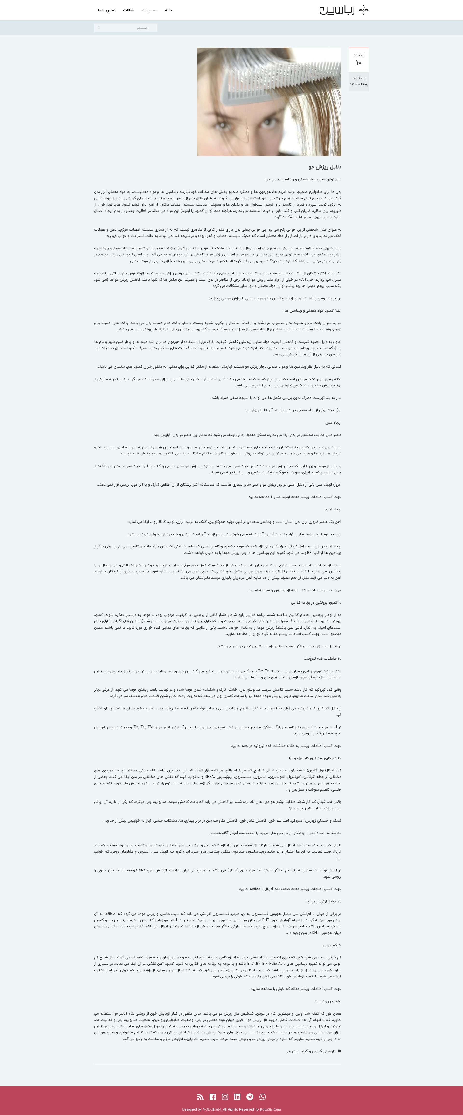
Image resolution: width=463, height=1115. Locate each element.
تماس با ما (107, 10)
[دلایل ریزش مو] (269, 101)
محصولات (149, 10)
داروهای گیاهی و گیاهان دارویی (310, 1051)
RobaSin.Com (270, 1109)
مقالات (128, 10)
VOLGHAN (212, 1109)
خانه (168, 10)
